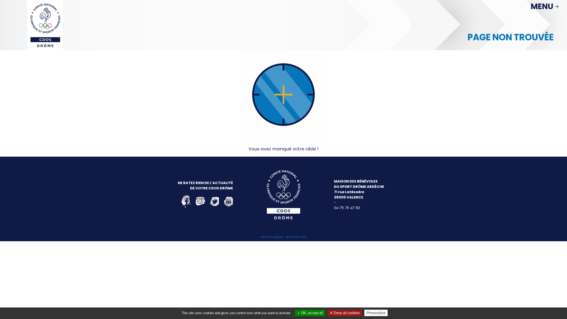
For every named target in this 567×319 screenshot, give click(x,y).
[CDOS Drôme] (45, 24)
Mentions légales (272, 237)
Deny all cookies (346, 313)
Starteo (294, 237)
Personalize (376, 313)
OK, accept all (311, 313)
